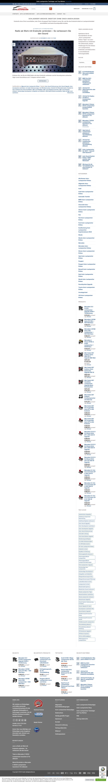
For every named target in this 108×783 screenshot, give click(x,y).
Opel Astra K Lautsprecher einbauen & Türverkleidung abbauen (87, 133)
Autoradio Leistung (83, 533)
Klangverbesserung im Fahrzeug (87, 579)
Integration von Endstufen (38, 91)
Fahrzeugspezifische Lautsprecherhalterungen (85, 561)
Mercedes (81, 243)
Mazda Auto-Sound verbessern (86, 589)
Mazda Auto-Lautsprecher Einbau (86, 239)
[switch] (102, 777)
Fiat (79, 215)
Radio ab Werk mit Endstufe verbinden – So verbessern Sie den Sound (43, 32)
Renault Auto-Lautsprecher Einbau (86, 270)
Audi (79, 188)
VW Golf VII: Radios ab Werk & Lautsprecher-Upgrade (88, 98)
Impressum (58, 719)
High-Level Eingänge (37, 89)
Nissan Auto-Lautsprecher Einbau (86, 252)
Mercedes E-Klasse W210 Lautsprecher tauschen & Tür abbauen (88, 115)
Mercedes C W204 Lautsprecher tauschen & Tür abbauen (88, 123)
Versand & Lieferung (61, 725)
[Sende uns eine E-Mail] (94, 4)
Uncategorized (82, 292)
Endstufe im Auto (83, 549)
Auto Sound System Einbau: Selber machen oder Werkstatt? (88, 158)
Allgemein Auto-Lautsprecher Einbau (43, 28)
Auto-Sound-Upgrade (64, 86)
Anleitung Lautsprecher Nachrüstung (84, 517)
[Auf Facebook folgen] (90, 4)
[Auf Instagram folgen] (91, 4)
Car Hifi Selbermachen (45, 88)
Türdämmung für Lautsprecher (86, 622)
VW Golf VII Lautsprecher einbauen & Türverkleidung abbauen (87, 143)
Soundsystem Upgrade (85, 284)
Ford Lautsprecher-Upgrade (86, 564)
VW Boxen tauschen (84, 633)
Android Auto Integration (85, 514)
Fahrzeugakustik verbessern (86, 554)
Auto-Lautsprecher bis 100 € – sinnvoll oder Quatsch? (88, 151)
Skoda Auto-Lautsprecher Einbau (86, 280)
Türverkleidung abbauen (85, 624)
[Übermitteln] (50, 8)
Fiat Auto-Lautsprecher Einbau (85, 219)
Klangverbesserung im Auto (86, 576)
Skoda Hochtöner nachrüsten (86, 594)
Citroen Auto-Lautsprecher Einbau (86, 210)
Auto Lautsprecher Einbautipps (46, 13)
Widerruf (57, 731)
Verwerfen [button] (68, 1)
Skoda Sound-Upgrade (84, 599)
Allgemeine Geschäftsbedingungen (74, 4)
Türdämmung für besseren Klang (85, 614)
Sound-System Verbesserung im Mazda (86, 602)
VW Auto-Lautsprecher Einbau (85, 296)
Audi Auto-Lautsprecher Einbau (85, 192)
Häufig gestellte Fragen (62, 716)
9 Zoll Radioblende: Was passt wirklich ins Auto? (88, 73)
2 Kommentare (88, 126)
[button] (76, 8)
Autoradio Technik (84, 196)
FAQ (64, 13)
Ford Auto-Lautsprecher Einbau (85, 224)
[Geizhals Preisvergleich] (38, 716)
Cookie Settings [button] (90, 779)
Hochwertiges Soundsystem (25, 91)
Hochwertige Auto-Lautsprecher (83, 568)
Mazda (80, 235)
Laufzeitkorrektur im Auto (85, 581)
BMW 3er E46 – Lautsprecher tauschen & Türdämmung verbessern (87, 81)
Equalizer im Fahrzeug (84, 551)
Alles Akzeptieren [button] (100, 779)
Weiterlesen (43, 81)
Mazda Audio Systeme (84, 586)
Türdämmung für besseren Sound (85, 618)
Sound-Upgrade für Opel (85, 606)
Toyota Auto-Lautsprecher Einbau (86, 288)
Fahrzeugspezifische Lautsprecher (84, 557)
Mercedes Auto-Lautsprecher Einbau (84, 247)
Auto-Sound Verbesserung (51, 86)
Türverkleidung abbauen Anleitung (85, 627)
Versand (89, 316)
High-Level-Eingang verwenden (51, 89)
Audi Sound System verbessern (86, 521)
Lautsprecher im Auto (84, 584)
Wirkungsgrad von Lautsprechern (83, 639)
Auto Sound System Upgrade (86, 536)
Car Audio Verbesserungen (32, 88)
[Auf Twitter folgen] (93, 4)
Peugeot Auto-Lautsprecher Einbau (86, 265)
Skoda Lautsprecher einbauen (86, 597)
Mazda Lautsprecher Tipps (85, 591)
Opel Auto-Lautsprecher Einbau (85, 257)
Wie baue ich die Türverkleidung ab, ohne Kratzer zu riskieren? (88, 167)
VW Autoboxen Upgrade (85, 631)
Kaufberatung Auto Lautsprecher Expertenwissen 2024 (85, 230)
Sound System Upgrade (84, 611)
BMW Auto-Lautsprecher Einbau (86, 200)
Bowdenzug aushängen (84, 538)
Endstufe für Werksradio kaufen (59, 88)
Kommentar (70, 92)
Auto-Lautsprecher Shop (27, 13)
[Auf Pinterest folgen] (25, 720)
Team (54, 38)
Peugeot (80, 261)
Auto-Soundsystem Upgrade (86, 528)
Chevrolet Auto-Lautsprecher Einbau (84, 205)
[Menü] (105, 767)
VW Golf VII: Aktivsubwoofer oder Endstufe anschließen (88, 90)
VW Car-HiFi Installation (84, 636)
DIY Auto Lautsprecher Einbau (86, 546)
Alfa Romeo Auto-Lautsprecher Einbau (84, 179)
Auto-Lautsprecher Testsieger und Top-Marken (53, 4)
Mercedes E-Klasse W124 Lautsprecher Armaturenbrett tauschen (88, 107)
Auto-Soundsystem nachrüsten (86, 526)
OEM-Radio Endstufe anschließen (54, 91)
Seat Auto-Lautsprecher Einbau (85, 275)
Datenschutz (59, 713)
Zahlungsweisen (60, 734)
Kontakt (87, 4)
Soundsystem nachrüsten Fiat (86, 608)
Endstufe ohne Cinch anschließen (23, 89)
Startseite (15, 13)
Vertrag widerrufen (61, 728)
